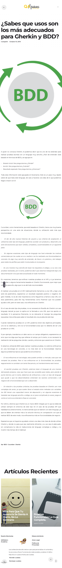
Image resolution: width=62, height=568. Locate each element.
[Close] (50, 559)
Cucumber (11, 444)
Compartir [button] (4, 41)
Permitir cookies (14, 557)
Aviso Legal (36, 540)
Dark (4, 285)
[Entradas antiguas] (55, 561)
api (2, 444)
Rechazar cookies (15, 561)
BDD (5, 444)
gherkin (18, 444)
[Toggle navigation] (58, 7)
